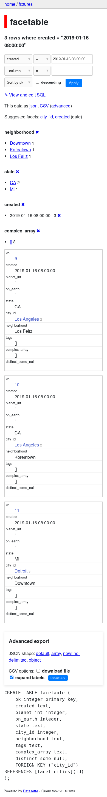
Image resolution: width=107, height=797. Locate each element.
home (9, 4)
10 (17, 384)
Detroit (21, 571)
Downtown (20, 143)
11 (17, 510)
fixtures (26, 4)
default (42, 653)
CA (13, 182)
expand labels (29, 677)
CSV (44, 106)
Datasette (30, 790)
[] (11, 241)
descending (50, 82)
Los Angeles (27, 319)
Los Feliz (19, 156)
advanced (61, 106)
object (35, 660)
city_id (46, 116)
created (62, 116)
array (56, 653)
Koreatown (20, 149)
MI (12, 189)
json (33, 106)
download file (55, 671)
